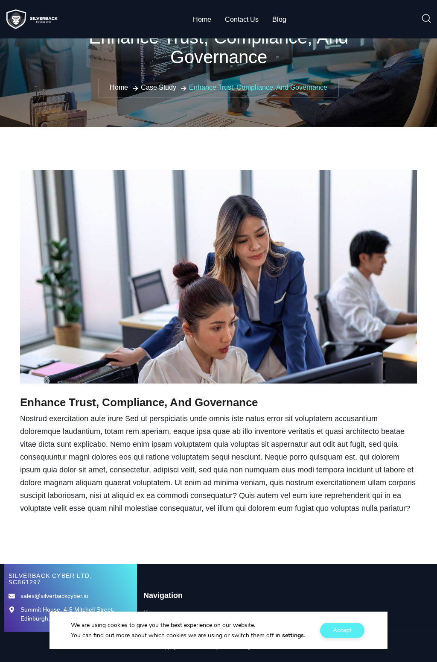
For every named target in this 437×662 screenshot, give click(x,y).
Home (202, 19)
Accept (342, 630)
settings (293, 635)
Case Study (158, 87)
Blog (279, 19)
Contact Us (242, 19)
